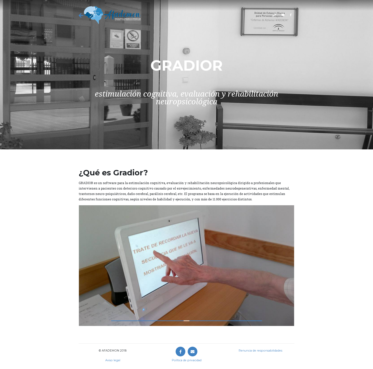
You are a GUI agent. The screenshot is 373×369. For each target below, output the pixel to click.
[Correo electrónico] (192, 351)
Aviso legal (112, 360)
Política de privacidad (186, 360)
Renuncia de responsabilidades (260, 350)
